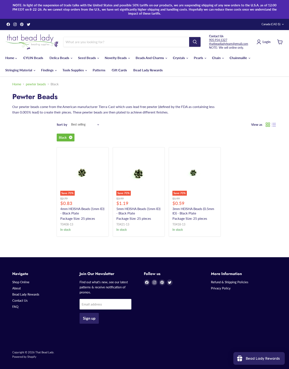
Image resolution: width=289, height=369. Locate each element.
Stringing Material (19, 70)
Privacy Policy (221, 288)
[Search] (195, 42)
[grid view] (268, 125)
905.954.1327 (218, 40)
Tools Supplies (73, 70)
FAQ (15, 306)
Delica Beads (60, 58)
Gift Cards (119, 70)
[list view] (274, 125)
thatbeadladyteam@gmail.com (228, 44)
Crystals (179, 58)
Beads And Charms (150, 58)
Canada (270, 24)
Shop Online (20, 282)
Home (10, 58)
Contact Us (20, 300)
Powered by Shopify (24, 356)
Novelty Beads (116, 58)
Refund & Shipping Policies (229, 282)
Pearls (199, 58)
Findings (47, 70)
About (16, 288)
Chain (217, 58)
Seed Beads (87, 58)
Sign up (89, 318)
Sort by (62, 124)
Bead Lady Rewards (148, 70)
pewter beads (36, 84)
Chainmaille (239, 58)
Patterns (99, 70)
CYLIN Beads (33, 58)
